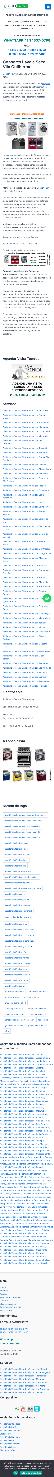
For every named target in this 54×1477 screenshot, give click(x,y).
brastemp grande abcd (15, 1003)
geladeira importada (14, 1025)
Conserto (7, 74)
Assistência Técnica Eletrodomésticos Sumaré (24, 677)
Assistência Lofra (8, 1447)
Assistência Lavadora (10, 1430)
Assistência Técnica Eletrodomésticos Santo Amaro (27, 586)
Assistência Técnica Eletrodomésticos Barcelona (25, 473)
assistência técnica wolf (15, 986)
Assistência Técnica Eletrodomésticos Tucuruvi (25, 448)
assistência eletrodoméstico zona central (23, 820)
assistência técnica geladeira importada (23, 888)
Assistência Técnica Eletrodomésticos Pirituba (24, 464)
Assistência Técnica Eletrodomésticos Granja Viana (27, 553)
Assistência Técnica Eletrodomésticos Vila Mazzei (26, 410)
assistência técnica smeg (16, 969)
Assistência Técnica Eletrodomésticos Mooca (24, 627)
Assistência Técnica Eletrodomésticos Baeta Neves (27, 507)
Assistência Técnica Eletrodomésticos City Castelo (26, 549)
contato (13, 250)
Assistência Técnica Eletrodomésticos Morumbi (25, 672)
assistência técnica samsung (18, 963)
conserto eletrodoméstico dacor (19, 1020)
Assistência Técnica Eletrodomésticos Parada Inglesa (25, 1260)
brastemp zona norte (37, 1008)
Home (3, 1287)
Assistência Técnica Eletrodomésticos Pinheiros (22, 1091)
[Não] (50, 1468)
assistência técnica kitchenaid (18, 911)
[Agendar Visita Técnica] (27, 381)
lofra (7, 1031)
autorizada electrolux (38, 991)
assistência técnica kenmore (17, 905)
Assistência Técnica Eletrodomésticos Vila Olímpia (23, 1087)
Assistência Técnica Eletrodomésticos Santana (25, 452)
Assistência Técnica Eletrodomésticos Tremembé (26, 422)
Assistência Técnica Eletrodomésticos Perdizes (22, 1097)
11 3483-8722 (17, 49)
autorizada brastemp (14, 991)
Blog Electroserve (8, 1304)
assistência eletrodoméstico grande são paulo (25, 815)
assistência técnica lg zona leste (19, 929)
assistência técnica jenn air (17, 899)
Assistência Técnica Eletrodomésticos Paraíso (24, 486)
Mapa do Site (6, 1310)
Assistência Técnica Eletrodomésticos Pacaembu (26, 681)
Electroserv (5, 1434)
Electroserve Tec (8, 1450)
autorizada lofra (12, 997)
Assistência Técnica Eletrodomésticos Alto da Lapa (27, 469)
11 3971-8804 (17, 54)
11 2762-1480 (37, 54)
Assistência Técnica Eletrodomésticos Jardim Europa (25, 1058)
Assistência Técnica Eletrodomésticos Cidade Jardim (25, 1121)
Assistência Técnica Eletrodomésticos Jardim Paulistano (26, 1064)
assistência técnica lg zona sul (18, 946)
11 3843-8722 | (7, 1332)
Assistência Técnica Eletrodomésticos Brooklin (27, 1084)
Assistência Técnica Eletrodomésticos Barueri (24, 577)
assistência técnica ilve (15, 894)
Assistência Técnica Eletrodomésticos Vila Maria (25, 436)
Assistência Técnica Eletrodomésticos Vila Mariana (26, 618)
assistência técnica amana (17, 843)
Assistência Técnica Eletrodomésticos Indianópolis (26, 631)
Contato (4, 1300)
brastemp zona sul (37, 1014)
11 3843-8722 (37, 49)
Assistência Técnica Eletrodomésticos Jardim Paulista (25, 1061)
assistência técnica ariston (17, 849)
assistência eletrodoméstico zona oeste (22, 837)
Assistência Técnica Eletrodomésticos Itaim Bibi (22, 1071)
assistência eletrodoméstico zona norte (22, 832)
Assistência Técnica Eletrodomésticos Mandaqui (25, 427)
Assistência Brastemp (10, 1437)
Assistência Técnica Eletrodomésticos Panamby (25, 663)
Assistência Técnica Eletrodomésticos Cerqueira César (25, 1150)
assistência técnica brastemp (18, 854)
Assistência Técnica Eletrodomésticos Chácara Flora (24, 1127)
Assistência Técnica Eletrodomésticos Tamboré (25, 565)
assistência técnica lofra (15, 952)
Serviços (4, 1294)
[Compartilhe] (23, 1408)
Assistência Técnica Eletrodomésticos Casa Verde (26, 431)
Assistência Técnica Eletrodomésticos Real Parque (26, 651)
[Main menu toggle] (48, 6)
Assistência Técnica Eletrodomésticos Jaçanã (21, 1054)
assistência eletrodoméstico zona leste (22, 826)
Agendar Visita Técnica (10, 1297)
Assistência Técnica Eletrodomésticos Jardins (21, 1068)
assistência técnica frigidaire (17, 882)
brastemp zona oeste (14, 1014)
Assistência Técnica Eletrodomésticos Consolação (26, 613)
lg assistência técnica (37, 1025)
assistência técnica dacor (16, 860)
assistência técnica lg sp (16, 924)
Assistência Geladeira (10, 1424)
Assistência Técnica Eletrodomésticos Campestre (26, 490)
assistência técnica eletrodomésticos (21, 877)
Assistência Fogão (8, 1427)
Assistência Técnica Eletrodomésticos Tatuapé (24, 623)
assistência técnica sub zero (17, 974)
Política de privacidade (10, 1307)
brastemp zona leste (14, 1008)
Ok (15, 1473)
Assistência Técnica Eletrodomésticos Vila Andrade (27, 668)
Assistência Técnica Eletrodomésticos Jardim (24, 502)
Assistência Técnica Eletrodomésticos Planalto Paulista (25, 1131)
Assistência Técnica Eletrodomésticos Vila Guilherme (24, 1243)
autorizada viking (31, 997)
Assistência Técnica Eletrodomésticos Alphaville (25, 582)
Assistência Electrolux (10, 1443)
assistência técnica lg (18, 917)
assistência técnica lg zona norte (19, 935)
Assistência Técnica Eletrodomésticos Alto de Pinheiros (26, 1094)
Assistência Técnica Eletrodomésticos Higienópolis (27, 686)
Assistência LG (7, 1440)
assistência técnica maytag (17, 958)
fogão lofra (43, 1020)
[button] (4, 774)
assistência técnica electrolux (18, 871)
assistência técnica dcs (15, 866)
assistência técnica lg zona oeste (20, 941)
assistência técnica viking (16, 980)
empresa (46, 83)
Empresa (4, 1290)
